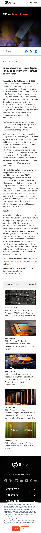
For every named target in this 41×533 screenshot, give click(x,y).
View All (32, 284)
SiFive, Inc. (7, 83)
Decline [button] (25, 529)
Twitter (34, 261)
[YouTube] (26, 481)
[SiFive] (10, 3)
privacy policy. (8, 516)
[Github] (16, 481)
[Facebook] (5, 481)
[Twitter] (11, 481)
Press (8, 51)
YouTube (10, 264)
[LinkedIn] (21, 481)
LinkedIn (26, 261)
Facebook (9, 261)
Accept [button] (16, 529)
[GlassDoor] (31, 481)
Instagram (18, 261)
